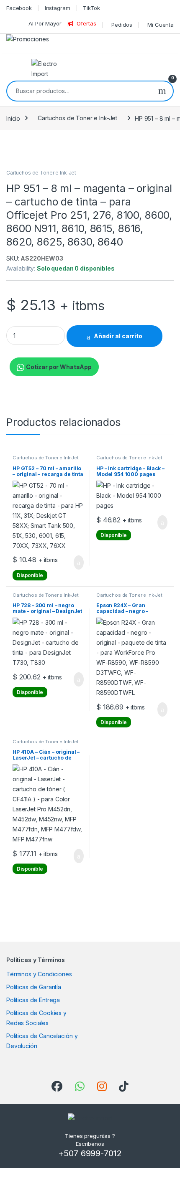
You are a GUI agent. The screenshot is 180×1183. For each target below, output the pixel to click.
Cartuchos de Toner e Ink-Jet (77, 118)
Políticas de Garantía (33, 986)
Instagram (57, 8)
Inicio (13, 118)
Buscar (162, 91)
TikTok (91, 8)
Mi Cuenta (160, 24)
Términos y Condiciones (39, 974)
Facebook (19, 8)
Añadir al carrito (118, 335)
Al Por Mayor (44, 23)
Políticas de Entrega (33, 999)
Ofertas (86, 23)
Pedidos (121, 24)
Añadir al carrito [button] (75, 562)
